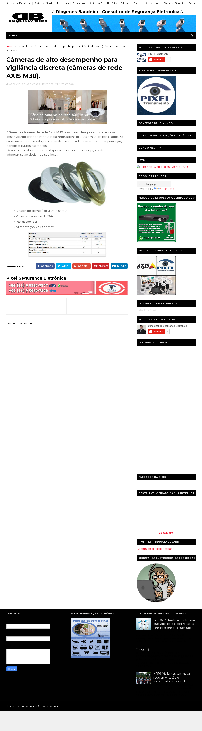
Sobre (192, 3)
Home (13, 35)
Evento (138, 3)
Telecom (125, 3)
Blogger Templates (50, 705)
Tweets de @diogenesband (155, 549)
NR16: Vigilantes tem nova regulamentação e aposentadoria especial (171, 677)
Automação (96, 3)
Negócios (112, 3)
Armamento (153, 3)
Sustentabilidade (43, 3)
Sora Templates (28, 705)
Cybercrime (79, 3)
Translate (168, 189)
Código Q (142, 649)
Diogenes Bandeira (174, 3)
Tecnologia (63, 3)
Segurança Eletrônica (18, 3)
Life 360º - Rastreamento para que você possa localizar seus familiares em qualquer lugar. (174, 624)
